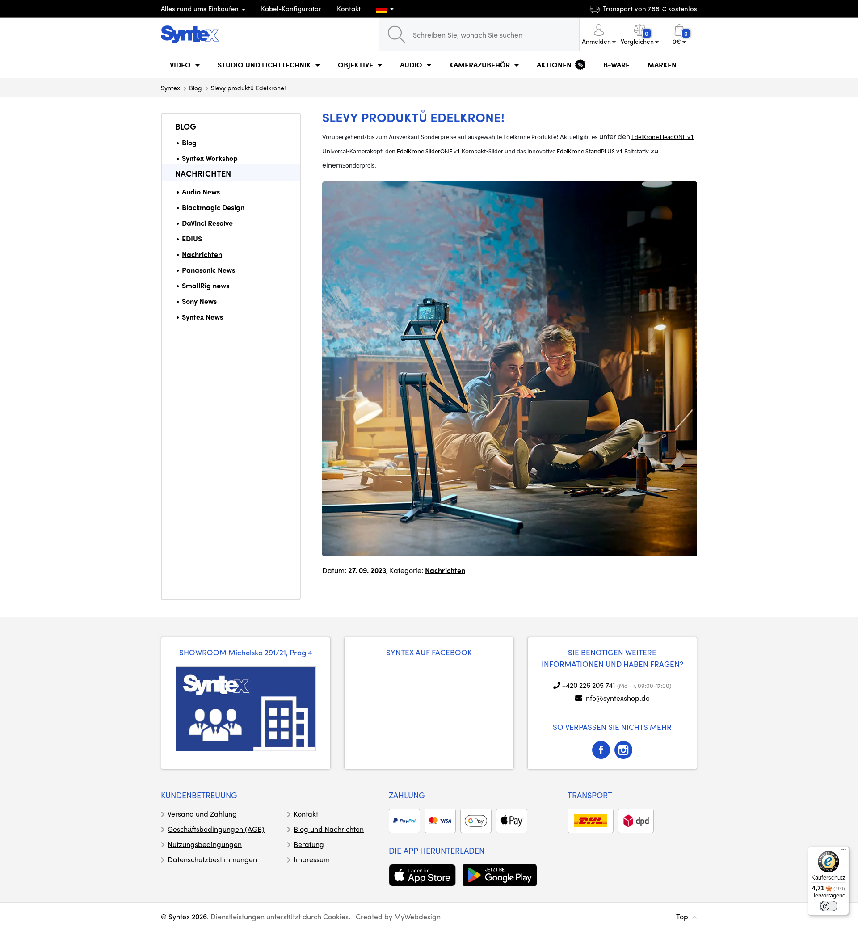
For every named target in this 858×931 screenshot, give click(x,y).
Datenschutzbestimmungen (212, 859)
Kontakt (349, 8)
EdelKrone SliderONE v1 (428, 151)
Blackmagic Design (213, 207)
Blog (195, 87)
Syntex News (202, 317)
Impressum (312, 859)
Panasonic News (208, 270)
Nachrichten (203, 173)
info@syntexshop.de (617, 698)
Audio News (201, 191)
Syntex (170, 87)
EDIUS (192, 238)
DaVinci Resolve (207, 223)
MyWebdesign (417, 916)
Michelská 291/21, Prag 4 (270, 652)
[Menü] (843, 851)
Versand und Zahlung (202, 814)
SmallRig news (205, 285)
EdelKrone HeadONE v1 (662, 137)
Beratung (309, 844)
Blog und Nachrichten (329, 829)
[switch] (828, 906)
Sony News (199, 301)
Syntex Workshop (210, 158)
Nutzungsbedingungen (205, 844)
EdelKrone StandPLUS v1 (590, 151)
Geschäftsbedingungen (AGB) (216, 829)
